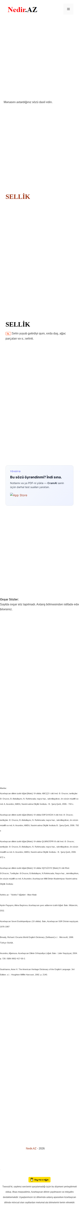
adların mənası (6, 1174)
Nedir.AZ (31, 1148)
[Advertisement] (39, 59)
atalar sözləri (6, 1169)
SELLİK (18, 196)
